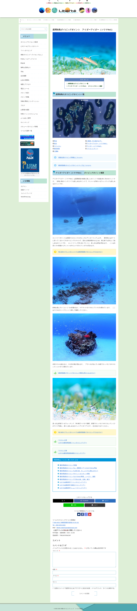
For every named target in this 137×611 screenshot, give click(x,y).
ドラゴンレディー (92, 148)
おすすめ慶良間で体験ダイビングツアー (72, 485)
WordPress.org (25, 197)
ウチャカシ (57, 146)
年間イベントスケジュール (29, 114)
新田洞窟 (57, 148)
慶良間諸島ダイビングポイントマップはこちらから (74, 165)
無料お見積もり (26, 67)
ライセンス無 (62, 450)
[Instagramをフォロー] (86, 514)
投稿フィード (25, 190)
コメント (56, 550)
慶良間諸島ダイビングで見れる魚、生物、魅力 (75, 479)
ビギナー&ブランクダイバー (30, 46)
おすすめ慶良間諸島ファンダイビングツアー (72, 443)
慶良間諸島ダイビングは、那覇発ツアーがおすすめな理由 (78, 468)
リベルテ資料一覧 (26, 131)
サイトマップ (25, 122)
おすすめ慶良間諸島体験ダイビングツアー (71, 453)
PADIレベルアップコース (29, 59)
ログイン (24, 186)
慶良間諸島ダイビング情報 (68, 465)
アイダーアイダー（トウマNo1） (97, 143)
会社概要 (23, 76)
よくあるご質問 (26, 118)
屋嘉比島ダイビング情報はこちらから (70, 157)
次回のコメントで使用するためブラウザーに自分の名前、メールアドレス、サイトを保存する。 (85, 588)
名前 (55, 569)
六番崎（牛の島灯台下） (94, 141)
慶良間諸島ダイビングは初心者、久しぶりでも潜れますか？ (79, 471)
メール (56, 575)
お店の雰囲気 (25, 80)
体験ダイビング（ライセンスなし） (32, 55)
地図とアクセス (26, 84)
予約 (22, 71)
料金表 (23, 63)
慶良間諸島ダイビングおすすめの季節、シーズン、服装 (77, 476)
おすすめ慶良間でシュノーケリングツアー (73, 488)
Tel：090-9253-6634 (59, 525)
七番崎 (56, 151)
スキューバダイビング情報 (29, 126)
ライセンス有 (62, 440)
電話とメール (25, 88)
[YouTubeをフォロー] (89, 514)
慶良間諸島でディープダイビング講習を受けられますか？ (76, 373)
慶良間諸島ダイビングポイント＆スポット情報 (75, 474)
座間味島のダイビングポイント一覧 (78, 83)
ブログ (23, 105)
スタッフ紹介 (25, 93)
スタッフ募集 (25, 97)
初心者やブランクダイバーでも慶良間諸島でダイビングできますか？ (80, 252)
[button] (95, 505)
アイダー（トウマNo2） (94, 146)
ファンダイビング (26, 50)
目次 (81, 79)
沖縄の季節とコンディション (30, 101)
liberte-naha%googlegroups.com (67, 527)
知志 (55, 143)
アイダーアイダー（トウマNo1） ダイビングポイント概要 (85, 86)
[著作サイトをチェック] (78, 514)
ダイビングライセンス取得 (29, 42)
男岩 (55, 141)
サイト (55, 582)
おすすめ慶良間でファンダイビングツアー (73, 482)
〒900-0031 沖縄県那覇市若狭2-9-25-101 (66, 522)
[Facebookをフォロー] (82, 514)
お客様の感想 (25, 110)
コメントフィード (26, 193)
